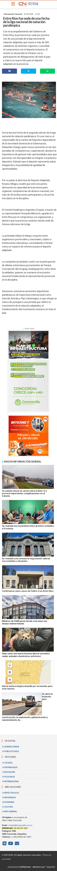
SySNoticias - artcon (28, 867)
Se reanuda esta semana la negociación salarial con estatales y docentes (26, 559)
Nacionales (10, 797)
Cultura (8, 807)
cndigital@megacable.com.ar (20, 825)
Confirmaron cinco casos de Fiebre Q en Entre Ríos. (28, 591)
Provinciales (10, 767)
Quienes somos (11, 747)
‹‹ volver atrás (28, 328)
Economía (9, 802)
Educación (9, 772)
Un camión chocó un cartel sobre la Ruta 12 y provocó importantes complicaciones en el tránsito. (24, 493)
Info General (10, 811)
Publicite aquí (11, 751)
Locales (8, 763)
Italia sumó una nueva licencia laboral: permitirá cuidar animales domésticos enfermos (26, 654)
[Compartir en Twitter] (28, 71)
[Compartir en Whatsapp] (47, 71)
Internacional (11, 781)
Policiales (9, 777)
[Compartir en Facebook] (9, 71)
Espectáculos (11, 793)
